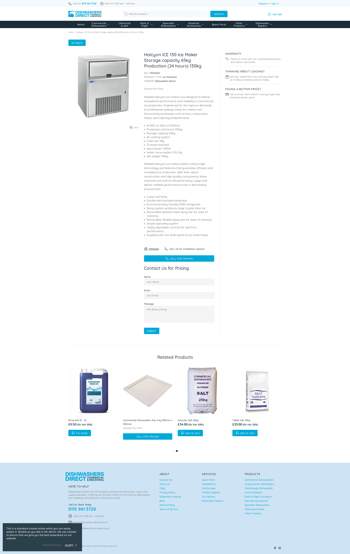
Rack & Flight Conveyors (258, 496)
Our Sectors (208, 496)
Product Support (211, 492)
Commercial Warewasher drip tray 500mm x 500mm (147, 422)
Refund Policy (167, 504)
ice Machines (170, 76)
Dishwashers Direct (85, 14)
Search (219, 14)
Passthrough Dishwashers (259, 488)
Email (147, 290)
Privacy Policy (167, 492)
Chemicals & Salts (254, 509)
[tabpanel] (202, 402)
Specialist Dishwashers (257, 504)
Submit (151, 331)
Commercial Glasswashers (259, 479)
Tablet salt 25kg (241, 420)
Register (263, 3)
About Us (165, 484)
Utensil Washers (253, 492)
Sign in (275, 3)
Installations (208, 484)
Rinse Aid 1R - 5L (77, 420)
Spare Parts (208, 479)
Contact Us (166, 479)
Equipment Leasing (170, 496)
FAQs (162, 488)
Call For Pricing (147, 436)
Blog (162, 500)
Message (149, 303)
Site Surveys (208, 488)
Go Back (77, 42)
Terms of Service (169, 509)
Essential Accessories (256, 500)
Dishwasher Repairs (212, 500)
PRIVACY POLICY (52, 545)
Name (147, 276)
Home (70, 32)
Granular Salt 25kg (188, 420)
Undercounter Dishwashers (259, 484)
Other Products (253, 513)
